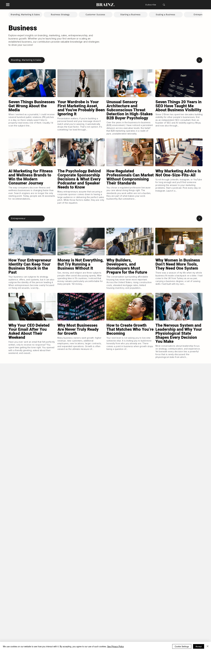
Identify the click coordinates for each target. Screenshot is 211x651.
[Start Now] (32, 114)
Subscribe (150, 5)
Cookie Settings (182, 646)
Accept (198, 646)
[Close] (207, 646)
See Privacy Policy (115, 646)
